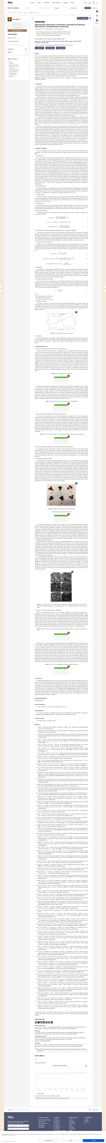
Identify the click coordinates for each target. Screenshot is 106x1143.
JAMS (70, 1130)
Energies (15, 12)
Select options (11, 1125)
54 (46, 538)
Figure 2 (69, 463)
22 (51, 123)
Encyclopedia (72, 1129)
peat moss (61, 77)
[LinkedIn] (41, 1022)
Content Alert (95, 1109)
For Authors (56, 1120)
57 (47, 544)
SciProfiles (71, 1127)
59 (50, 547)
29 (58, 136)
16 (77, 112)
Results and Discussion (14, 66)
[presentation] (58, 217)
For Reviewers (57, 1121)
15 (76, 112)
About (72, 2)
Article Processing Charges (44, 1120)
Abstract (10, 61)
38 (87, 304)
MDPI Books (72, 1121)
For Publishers (57, 1127)
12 (47, 106)
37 (85, 304)
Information (46, 2)
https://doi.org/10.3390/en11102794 (56, 39)
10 (39, 103)
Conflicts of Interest (13, 74)
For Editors (56, 1123)
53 (75, 536)
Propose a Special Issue (17, 30)
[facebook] (44, 1022)
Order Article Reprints (83, 18)
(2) (87, 222)
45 (40, 453)
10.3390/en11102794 (33, 12)
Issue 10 (26, 12)
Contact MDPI (41, 1125)
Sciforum (71, 1120)
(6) (87, 263)
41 (37, 393)
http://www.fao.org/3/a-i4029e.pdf (80, 727)
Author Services (56, 2)
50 (84, 474)
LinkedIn (86, 1120)
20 (58, 120)
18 (49, 118)
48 (86, 462)
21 (60, 120)
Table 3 (50, 423)
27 (85, 133)
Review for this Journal (17, 27)
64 (48, 618)
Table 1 (65, 360)
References (11, 76)
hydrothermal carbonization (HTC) (49, 77)
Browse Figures (50, 48)
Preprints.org (72, 1123)
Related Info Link (12, 38)
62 (68, 567)
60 (60, 549)
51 (65, 476)
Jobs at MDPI (41, 1127)
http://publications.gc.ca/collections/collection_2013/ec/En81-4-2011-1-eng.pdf (64, 780)
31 (85, 162)
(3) (87, 226)
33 (60, 248)
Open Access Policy (42, 1123)
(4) (87, 253)
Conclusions (11, 68)
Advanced (94, 8)
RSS (90, 1109)
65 (46, 649)
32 (58, 248)
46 (37, 456)
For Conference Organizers (60, 1130)
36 (42, 270)
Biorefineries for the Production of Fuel (63, 45)
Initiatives (65, 2)
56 (51, 539)
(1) (87, 217)
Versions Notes (60, 48)
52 (56, 535)
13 (50, 110)
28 (86, 133)
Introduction (11, 63)
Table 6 (81, 655)
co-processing (75, 77)
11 (41, 103)
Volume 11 (20, 12)
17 (69, 113)
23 (35, 124)
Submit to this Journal (17, 23)
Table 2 (37, 397)
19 (51, 118)
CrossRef (85, 740)
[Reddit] (49, 1022)
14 (74, 110)
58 (50, 546)
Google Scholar (78, 740)
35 (41, 270)
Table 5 (81, 613)
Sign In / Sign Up (87, 2)
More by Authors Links (13, 41)
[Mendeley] (52, 1022)
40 (67, 355)
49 (83, 474)
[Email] (36, 1022)
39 (62, 339)
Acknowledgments (13, 73)
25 (61, 127)
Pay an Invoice (41, 1121)
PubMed (44, 742)
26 (62, 127)
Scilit (39, 742)
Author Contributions (13, 71)
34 (35, 250)
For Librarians (57, 1125)
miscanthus (68, 77)
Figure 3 (47, 561)
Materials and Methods (13, 65)
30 (85, 136)
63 (54, 616)
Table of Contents (12, 59)
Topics (39, 2)
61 (67, 567)
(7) (87, 290)
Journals (32, 2)
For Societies (57, 1129)
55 (48, 538)
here (42, 1050)
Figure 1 (64, 307)
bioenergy (42, 79)
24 (37, 124)
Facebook (87, 1121)
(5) (87, 258)
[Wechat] (47, 1022)
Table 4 (75, 468)
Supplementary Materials (14, 70)
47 (38, 456)
